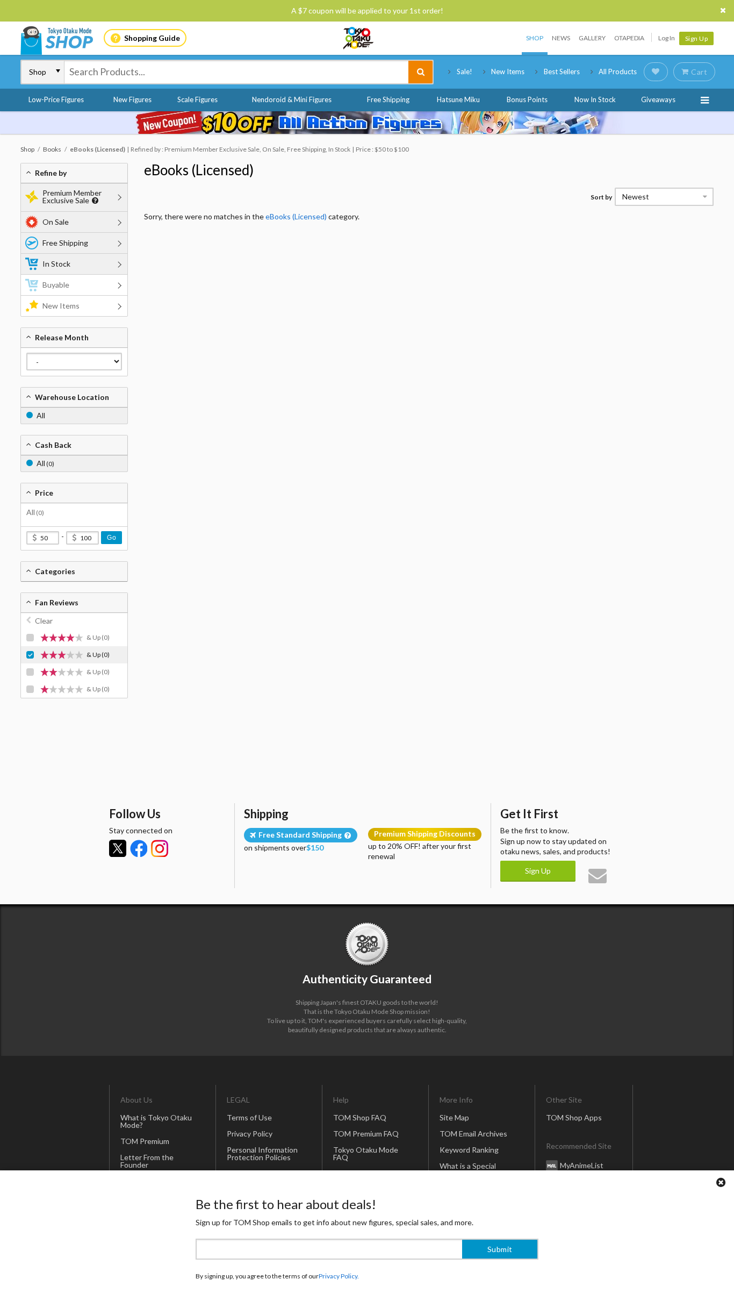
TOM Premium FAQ (366, 1133)
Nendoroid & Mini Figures (292, 99)
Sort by (601, 197)
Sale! (464, 71)
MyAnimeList (581, 1165)
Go (111, 537)
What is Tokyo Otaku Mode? (156, 1121)
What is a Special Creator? (468, 1169)
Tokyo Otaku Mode (359, 38)
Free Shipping (388, 99)
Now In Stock (595, 99)
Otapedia (629, 38)
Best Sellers (562, 71)
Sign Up (696, 38)
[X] (117, 848)
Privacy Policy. (339, 1276)
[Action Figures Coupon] (367, 122)
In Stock (56, 263)
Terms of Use (249, 1117)
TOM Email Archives (473, 1133)
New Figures (132, 99)
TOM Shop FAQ (359, 1117)
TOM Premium (144, 1141)
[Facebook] (138, 848)
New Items (507, 71)
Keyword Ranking (469, 1149)
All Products (618, 71)
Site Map (454, 1117)
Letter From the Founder (147, 1161)
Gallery (592, 38)
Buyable (55, 284)
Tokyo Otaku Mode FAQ (365, 1153)
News (561, 38)
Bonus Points (527, 99)
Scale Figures (197, 99)
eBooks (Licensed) (199, 169)
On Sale (55, 221)
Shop (534, 38)
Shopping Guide (152, 37)
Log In (666, 38)
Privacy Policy (249, 1133)
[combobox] (236, 72)
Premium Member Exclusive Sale (72, 196)
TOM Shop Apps (574, 1117)
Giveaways (658, 99)
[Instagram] (159, 848)
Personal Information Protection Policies (262, 1153)
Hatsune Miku (458, 99)
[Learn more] (93, 200)
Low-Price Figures (56, 99)
